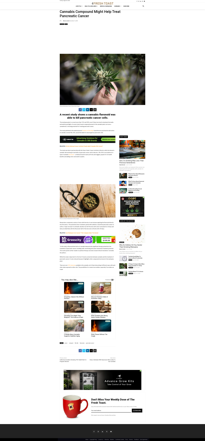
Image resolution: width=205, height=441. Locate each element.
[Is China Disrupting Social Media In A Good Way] (123, 190)
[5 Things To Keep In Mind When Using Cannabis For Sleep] (123, 266)
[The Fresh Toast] (102, 3)
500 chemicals (71, 265)
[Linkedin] (87, 109)
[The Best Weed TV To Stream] (123, 273)
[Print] (95, 109)
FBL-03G (76, 343)
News (66, 24)
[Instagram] (98, 431)
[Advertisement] (102, 39)
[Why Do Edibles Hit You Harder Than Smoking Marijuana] (132, 233)
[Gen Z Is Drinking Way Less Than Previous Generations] (132, 149)
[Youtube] (111, 431)
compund (71, 343)
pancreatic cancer (90, 343)
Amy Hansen (122, 164)
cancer (65, 343)
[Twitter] (84, 109)
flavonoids (82, 343)
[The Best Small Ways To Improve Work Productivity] (123, 258)
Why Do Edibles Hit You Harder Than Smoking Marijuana (130, 246)
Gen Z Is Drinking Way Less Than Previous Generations (131, 162)
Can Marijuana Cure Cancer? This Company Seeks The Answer (82, 233)
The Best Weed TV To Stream (135, 271)
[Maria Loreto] (61, 21)
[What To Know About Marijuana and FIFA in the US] (123, 175)
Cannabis (62, 24)
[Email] (91, 109)
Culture (130, 177)
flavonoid (71, 154)
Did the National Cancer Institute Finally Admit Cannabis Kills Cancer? (84, 146)
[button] (143, 6)
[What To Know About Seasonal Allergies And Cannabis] (123, 183)
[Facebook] (80, 109)
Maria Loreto (66, 20)
